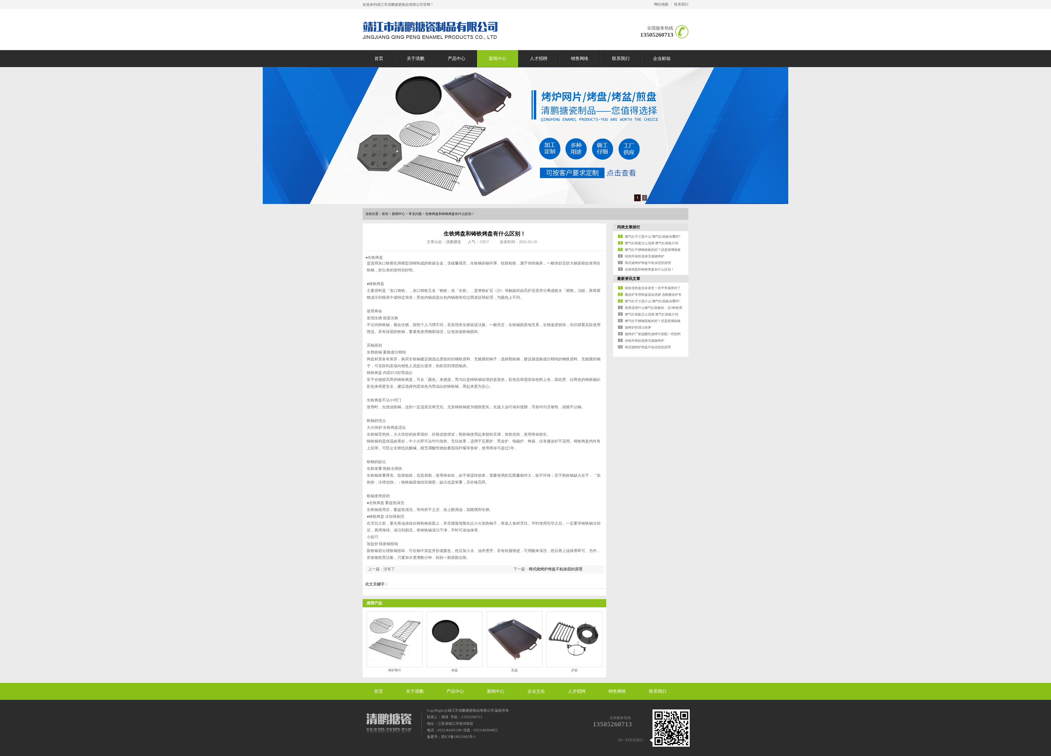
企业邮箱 (662, 58)
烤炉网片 (394, 670)
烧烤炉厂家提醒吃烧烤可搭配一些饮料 (653, 334)
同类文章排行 (628, 227)
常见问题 (415, 214)
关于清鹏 (415, 58)
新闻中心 (497, 58)
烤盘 (454, 670)
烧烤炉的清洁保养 (638, 327)
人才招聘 (538, 58)
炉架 (574, 670)
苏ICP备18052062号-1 (458, 737)
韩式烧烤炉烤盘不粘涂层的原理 (555, 569)
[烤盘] (455, 639)
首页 (378, 58)
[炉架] (574, 639)
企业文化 (536, 691)
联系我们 (681, 4)
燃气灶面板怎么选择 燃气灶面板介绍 (651, 243)
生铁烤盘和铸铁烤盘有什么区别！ (450, 214)
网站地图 (661, 4)
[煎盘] (514, 639)
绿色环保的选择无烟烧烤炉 (644, 256)
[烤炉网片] (395, 639)
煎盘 (514, 670)
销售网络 (579, 58)
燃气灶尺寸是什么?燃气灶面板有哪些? (652, 236)
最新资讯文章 (628, 279)
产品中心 (456, 58)
